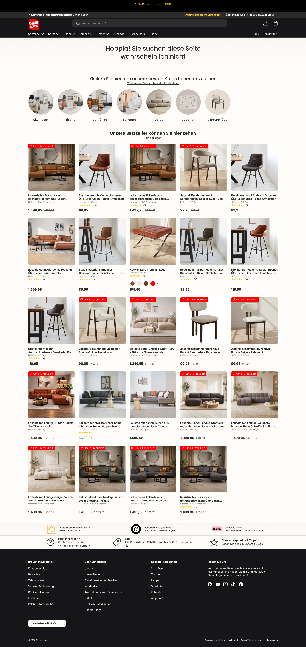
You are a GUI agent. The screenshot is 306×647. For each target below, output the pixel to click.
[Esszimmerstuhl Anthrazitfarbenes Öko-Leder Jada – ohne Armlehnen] (254, 167)
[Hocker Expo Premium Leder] (153, 241)
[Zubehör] (188, 102)
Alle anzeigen (153, 138)
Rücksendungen (38, 592)
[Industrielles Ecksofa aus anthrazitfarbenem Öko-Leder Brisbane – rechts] (203, 469)
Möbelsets (138, 34)
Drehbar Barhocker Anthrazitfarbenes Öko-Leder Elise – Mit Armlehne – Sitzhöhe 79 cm (50, 352)
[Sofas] (158, 102)
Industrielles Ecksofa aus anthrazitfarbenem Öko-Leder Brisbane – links (149, 500)
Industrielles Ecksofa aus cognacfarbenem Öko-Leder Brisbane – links (46, 199)
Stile (151, 34)
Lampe (155, 580)
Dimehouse (41, 640)
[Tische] (70, 102)
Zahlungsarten (37, 580)
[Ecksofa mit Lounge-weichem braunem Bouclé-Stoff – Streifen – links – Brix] (254, 394)
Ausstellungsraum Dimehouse (203, 14)
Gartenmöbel (217, 120)
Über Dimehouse (235, 14)
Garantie (33, 598)
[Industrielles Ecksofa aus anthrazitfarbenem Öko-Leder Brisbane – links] (153, 469)
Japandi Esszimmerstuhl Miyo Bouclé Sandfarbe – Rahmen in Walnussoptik (200, 352)
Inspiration (270, 33)
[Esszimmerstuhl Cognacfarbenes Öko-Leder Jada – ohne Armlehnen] (102, 167)
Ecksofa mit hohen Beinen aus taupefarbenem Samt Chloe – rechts (149, 426)
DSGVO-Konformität (40, 604)
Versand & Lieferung (41, 586)
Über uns (90, 568)
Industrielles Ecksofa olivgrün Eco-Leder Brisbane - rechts (101, 498)
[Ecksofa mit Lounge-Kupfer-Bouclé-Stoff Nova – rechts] (51, 394)
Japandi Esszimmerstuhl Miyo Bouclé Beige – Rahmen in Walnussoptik (250, 352)
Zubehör (118, 34)
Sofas (51, 34)
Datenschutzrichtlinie (215, 640)
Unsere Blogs (92, 610)
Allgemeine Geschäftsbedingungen (246, 640)
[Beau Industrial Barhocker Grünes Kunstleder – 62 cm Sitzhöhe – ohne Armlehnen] (203, 241)
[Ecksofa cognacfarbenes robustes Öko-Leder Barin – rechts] (51, 241)
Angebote (157, 598)
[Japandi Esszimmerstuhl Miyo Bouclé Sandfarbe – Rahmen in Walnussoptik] (203, 320)
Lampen (84, 34)
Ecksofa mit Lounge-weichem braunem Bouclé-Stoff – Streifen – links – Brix (253, 426)
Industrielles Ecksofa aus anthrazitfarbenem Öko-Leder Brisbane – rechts (199, 500)
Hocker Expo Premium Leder (148, 269)
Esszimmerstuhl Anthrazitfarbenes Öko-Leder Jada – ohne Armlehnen (253, 197)
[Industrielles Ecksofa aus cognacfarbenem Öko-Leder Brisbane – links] (51, 167)
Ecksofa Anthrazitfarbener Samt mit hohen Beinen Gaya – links (100, 424)
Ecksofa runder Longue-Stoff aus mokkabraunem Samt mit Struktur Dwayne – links (202, 426)
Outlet (88, 598)
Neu (256, 33)
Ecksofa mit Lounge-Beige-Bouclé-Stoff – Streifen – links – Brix (50, 498)
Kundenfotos (92, 586)
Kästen (101, 34)
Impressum (272, 640)
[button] (276, 23)
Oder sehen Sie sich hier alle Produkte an (153, 83)
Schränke (100, 120)
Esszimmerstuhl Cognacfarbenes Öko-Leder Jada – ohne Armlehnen (101, 197)
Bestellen (34, 574)
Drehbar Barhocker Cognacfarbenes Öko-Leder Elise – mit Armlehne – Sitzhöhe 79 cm (254, 273)
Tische (67, 34)
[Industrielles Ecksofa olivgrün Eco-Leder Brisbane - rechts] (102, 469)
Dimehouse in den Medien (101, 580)
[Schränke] (99, 102)
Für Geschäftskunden (97, 604)
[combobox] (149, 23)
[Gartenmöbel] (217, 102)
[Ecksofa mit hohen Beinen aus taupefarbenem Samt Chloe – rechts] (153, 394)
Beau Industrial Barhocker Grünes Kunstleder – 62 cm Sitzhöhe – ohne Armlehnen (203, 273)
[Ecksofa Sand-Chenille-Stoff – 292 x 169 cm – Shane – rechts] (153, 320)
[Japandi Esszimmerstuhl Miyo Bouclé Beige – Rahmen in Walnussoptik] (254, 320)
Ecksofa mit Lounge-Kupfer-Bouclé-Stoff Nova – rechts (51, 424)
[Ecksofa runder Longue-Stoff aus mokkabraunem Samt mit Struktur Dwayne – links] (203, 394)
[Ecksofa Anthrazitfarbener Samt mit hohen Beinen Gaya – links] (102, 394)
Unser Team (92, 574)
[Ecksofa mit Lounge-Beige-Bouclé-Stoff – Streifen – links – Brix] (51, 469)
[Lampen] (129, 102)
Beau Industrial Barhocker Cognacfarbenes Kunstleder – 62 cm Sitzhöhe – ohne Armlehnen (100, 273)
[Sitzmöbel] (40, 102)
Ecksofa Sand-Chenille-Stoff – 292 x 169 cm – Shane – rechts (152, 350)
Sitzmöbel (34, 34)
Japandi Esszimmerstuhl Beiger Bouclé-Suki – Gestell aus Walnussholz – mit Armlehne (99, 352)
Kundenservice (37, 568)
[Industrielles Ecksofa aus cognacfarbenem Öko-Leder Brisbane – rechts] (153, 167)
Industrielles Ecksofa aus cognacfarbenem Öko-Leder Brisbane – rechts (148, 199)
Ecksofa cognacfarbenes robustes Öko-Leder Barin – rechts (50, 271)
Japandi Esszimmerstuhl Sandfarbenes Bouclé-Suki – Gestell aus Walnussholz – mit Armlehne (203, 199)
